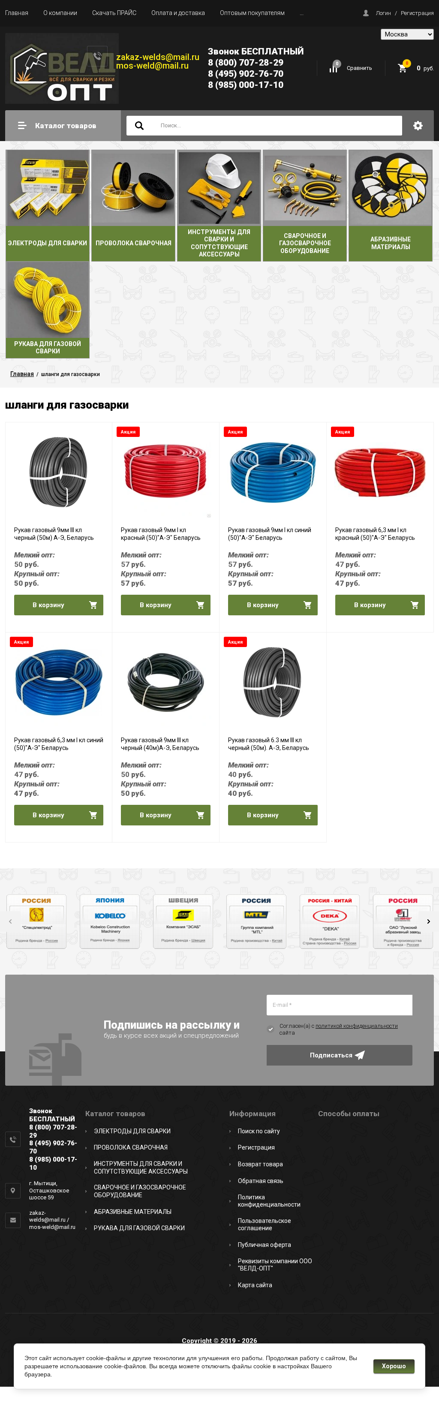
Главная (16, 12)
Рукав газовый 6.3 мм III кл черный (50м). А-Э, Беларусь (268, 744)
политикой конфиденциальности (357, 1026)
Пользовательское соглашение (264, 1224)
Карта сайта (255, 1285)
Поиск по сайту (259, 1131)
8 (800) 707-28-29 (245, 62)
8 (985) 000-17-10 (245, 85)
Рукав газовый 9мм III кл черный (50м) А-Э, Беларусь (54, 534)
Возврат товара (260, 1164)
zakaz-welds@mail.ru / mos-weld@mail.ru (52, 1220)
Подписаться (331, 1055)
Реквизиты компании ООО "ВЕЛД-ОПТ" (275, 1265)
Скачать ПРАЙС (114, 12)
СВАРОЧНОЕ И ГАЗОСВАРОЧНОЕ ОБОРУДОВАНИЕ (140, 1191)
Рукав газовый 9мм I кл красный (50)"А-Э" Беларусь (161, 534)
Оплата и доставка (178, 12)
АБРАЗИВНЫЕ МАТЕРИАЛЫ (132, 1211)
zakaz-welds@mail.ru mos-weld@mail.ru (157, 61)
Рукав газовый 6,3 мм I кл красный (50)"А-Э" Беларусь (375, 534)
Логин (383, 13)
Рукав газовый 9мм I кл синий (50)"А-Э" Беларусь (269, 534)
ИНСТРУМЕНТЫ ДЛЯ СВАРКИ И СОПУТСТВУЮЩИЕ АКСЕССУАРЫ (141, 1167)
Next (428, 921)
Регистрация (417, 13)
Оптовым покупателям (252, 12)
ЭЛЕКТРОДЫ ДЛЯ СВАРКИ (132, 1131)
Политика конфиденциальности (269, 1201)
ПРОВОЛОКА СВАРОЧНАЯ (131, 1147)
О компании (60, 12)
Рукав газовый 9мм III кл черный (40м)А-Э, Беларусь (160, 744)
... (302, 12)
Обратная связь (260, 1180)
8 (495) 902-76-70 (245, 74)
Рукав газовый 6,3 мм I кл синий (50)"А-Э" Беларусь (58, 744)
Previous (10, 921)
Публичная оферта (264, 1244)
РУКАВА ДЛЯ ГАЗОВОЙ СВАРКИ (139, 1228)
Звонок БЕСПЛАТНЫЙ (256, 51)
